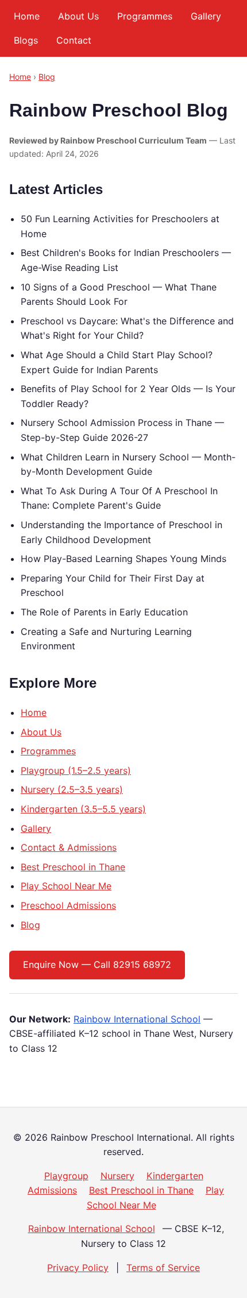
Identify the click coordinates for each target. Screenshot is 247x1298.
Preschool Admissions (68, 905)
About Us (78, 16)
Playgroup (66, 1175)
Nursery (117, 1175)
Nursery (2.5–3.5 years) (72, 789)
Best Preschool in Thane (73, 867)
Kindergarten (174, 1175)
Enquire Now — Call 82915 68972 (97, 964)
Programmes (144, 16)
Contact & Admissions (69, 847)
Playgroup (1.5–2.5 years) (76, 770)
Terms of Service (163, 1267)
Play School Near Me (66, 886)
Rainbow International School (137, 1019)
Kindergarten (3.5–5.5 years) (83, 809)
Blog (46, 77)
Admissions (52, 1190)
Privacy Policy (78, 1267)
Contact (73, 40)
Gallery (206, 16)
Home (27, 16)
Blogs (26, 40)
